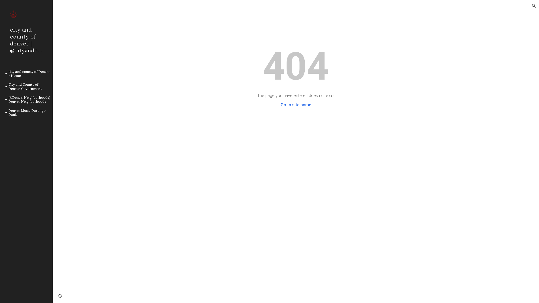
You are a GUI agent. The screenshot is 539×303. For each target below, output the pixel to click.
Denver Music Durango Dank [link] (27, 112)
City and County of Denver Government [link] (25, 86)
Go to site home (296, 104)
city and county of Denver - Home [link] (29, 73)
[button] (534, 6)
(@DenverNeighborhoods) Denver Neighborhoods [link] (29, 99)
